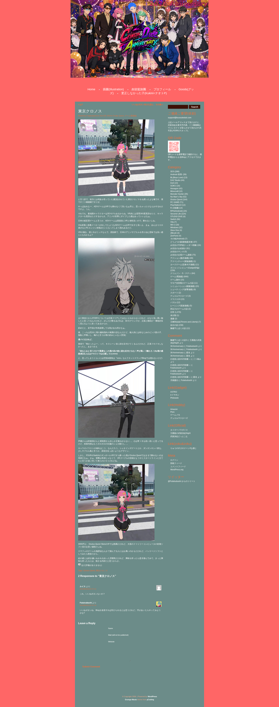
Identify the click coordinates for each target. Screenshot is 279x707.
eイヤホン (174, 395)
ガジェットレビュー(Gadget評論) (184, 268)
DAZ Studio (175, 180)
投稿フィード (176, 463)
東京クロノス (102, 570)
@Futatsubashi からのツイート (181, 481)
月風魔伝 (174, 380)
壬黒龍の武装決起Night (180, 433)
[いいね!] (79, 564)
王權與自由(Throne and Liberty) (184, 322)
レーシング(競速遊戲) (179, 306)
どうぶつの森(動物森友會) (181, 242)
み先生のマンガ (177, 252)
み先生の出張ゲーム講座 (181, 255)
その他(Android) (177, 239)
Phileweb (174, 398)
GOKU (173, 186)
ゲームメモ (175, 415)
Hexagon (174, 188)
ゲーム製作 (175, 280)
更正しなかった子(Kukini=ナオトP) (144, 93)
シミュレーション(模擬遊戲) (182, 286)
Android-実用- (176, 174)
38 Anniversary (176, 346)
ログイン (174, 460)
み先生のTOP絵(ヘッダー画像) (183, 245)
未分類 (173, 315)
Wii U (172, 225)
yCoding (150, 700)
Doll (172, 183)
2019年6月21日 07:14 (88, 605)
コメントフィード (178, 466)
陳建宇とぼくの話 (178, 328)
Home (91, 89)
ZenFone (174, 236)
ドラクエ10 (175, 299)
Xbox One (174, 230)
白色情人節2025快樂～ (180, 359)
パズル (173, 302)
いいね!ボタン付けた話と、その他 (146, 104)
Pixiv (172, 412)
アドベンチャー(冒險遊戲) (181, 261)
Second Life (175, 214)
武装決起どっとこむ (179, 436)
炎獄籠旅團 (138, 89)
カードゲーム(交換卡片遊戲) (182, 264)
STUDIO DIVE (176, 216)
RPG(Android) (176, 211)
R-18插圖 (174, 208)
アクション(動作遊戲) (179, 258)
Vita (172, 222)
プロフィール (162, 89)
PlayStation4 (175, 205)
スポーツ (174, 293)
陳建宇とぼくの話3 (178, 340)
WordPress (152, 696)
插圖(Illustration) (113, 89)
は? (81, 104)
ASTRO (173, 392)
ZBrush (173, 233)
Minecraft (174, 191)
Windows (174, 227)
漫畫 (172, 318)
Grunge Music (131, 700)
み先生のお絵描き (178, 248)
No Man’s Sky (176, 197)
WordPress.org (176, 469)
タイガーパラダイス (179, 430)
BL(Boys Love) (176, 177)
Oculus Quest (118, 116)
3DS (172, 171)
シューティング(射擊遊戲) (181, 289)
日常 (172, 312)
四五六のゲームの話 (179, 309)
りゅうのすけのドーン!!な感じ (183, 448)
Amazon (174, 409)
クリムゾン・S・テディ (180, 273)
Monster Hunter (177, 194)
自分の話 (174, 325)
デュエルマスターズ (179, 296)
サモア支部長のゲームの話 (182, 283)
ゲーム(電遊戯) (131, 116)
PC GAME (174, 202)
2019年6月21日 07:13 (88, 589)
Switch (173, 219)
